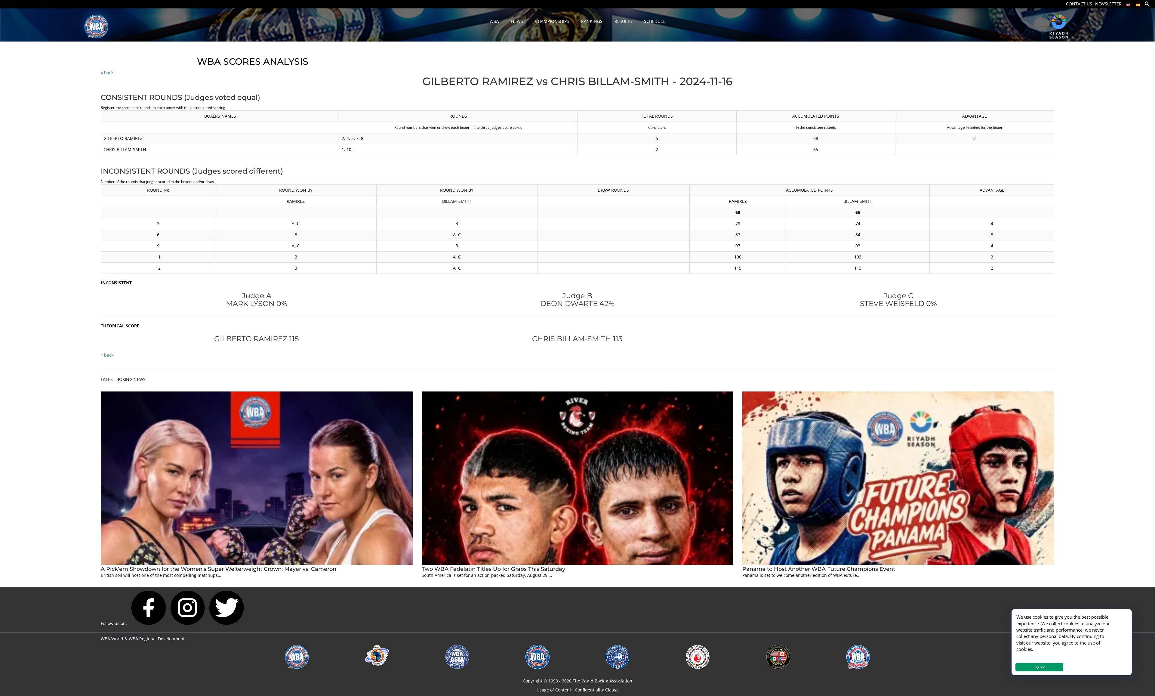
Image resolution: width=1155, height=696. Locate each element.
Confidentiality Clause (597, 690)
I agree (1039, 667)
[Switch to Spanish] (1138, 3)
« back (107, 72)
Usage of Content (554, 690)
